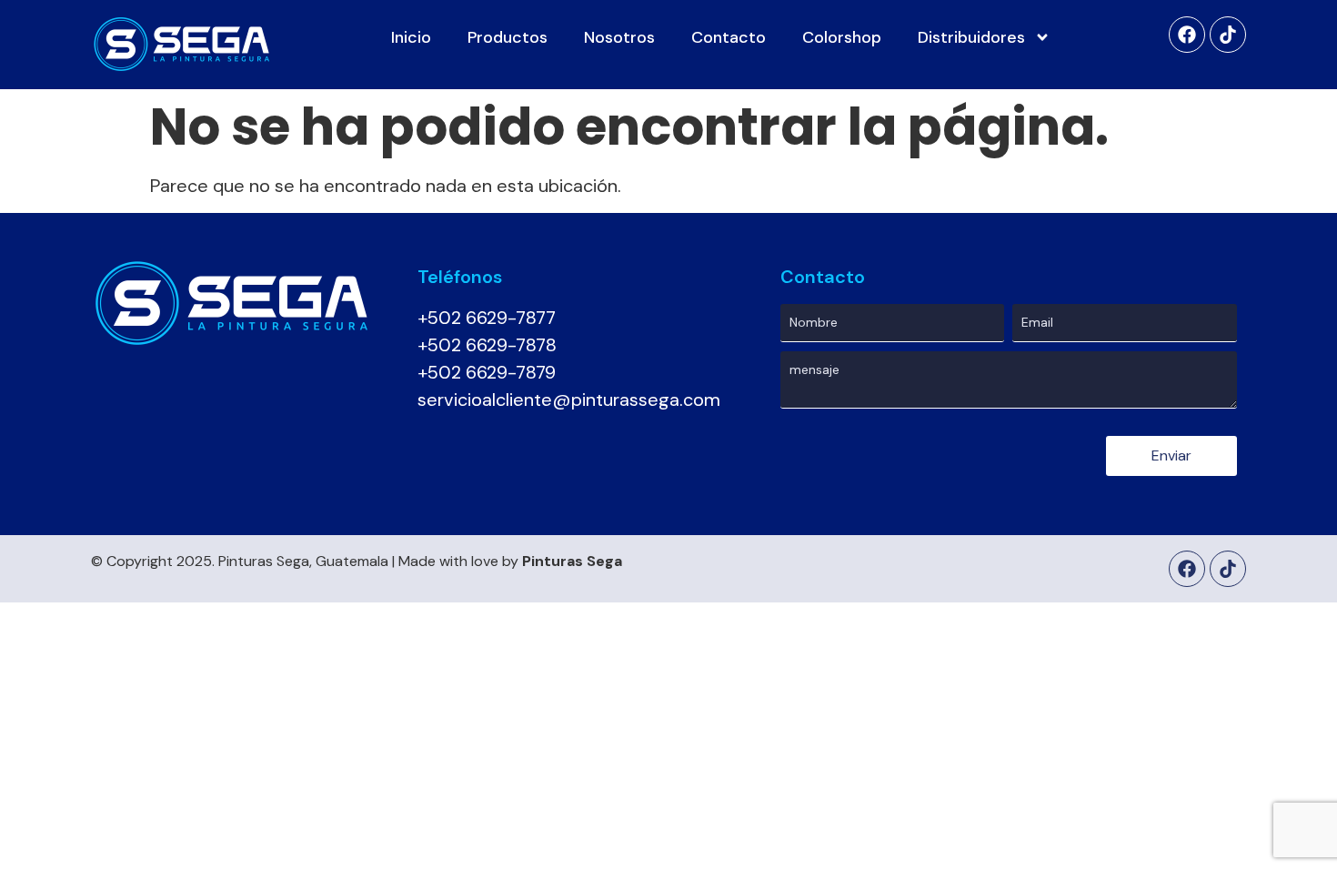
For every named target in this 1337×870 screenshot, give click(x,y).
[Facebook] (1187, 34)
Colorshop (841, 37)
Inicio (411, 37)
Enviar (1171, 455)
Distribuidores (971, 37)
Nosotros (619, 37)
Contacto (728, 37)
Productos (507, 37)
